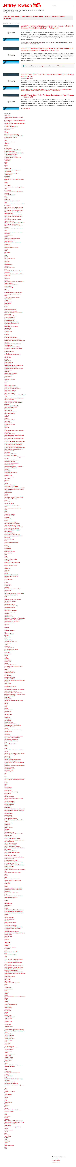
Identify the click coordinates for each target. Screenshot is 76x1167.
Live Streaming (8, 675)
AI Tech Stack (7, 159)
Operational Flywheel (9, 801)
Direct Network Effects (9, 419)
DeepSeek (6, 371)
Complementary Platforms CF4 (11, 323)
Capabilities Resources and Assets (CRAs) (14, 281)
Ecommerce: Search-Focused (11, 460)
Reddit (5, 886)
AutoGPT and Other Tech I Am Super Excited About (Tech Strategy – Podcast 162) (47, 75)
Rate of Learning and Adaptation (12, 878)
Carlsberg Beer (8, 286)
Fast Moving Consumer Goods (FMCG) (13, 497)
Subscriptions (60, 66)
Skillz (5, 956)
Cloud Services (8, 301)
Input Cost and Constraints (10, 610)
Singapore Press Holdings (10, 954)
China (5, 295)
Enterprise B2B (8, 474)
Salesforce (6, 920)
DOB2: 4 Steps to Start (9, 433)
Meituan (6, 708)
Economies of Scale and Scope (11, 463)
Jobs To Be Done (8, 640)
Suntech (6, 1013)
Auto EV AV (7, 199)
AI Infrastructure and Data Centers (12, 149)
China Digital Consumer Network (12, 297)
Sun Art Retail (7, 1010)
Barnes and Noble (8, 241)
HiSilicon (6, 577)
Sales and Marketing (9, 917)
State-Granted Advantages (10, 1004)
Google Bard (7, 546)
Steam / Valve (7, 1006)
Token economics (8, 1058)
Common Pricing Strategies (10, 311)
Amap (5, 180)
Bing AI (6, 256)
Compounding (7, 329)
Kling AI (6, 655)
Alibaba (6, 166)
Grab (5, 554)
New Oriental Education (10, 768)
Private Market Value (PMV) (10, 863)
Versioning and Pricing (9, 1091)
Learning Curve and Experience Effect (13, 666)
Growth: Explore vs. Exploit (10, 565)
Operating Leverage (9, 796)
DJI (5, 429)
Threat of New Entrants (9, 1054)
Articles (17, 16)
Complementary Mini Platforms (11, 322)
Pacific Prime (7, 812)
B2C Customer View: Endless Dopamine (13, 208)
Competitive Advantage (9, 318)
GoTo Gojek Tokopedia (9, 551)
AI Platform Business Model (10, 154)
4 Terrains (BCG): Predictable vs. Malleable (14, 120)
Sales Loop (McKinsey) (9, 919)
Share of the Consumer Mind (11, 951)
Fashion (6, 495)
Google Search (8, 550)
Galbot (6, 520)
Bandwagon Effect (8, 235)
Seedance (6, 939)
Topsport (6, 1061)
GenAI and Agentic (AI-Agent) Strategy (13, 526)
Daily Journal (7, 357)
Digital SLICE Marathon (9, 393)
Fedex (5, 500)
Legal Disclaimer (56, 1162)
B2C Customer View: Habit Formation (13, 215)
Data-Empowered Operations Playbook (13, 368)
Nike (5, 773)
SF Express (7, 948)
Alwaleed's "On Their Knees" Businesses (14, 179)
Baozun (6, 236)
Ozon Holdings (7, 807)
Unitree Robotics (8, 1075)
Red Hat (6, 885)
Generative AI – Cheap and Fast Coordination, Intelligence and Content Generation (13, 536)
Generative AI (24, 90)
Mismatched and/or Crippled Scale (12, 725)
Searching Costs (8, 936)
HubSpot (6, 587)
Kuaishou (6, 658)
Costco (6, 349)
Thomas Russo (8, 1051)
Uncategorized (7, 1071)
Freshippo (6, 517)
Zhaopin (6, 1142)
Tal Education (7, 1024)
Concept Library (38, 16)
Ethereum (6, 480)
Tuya (5, 1068)
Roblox (6, 900)
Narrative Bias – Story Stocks (11, 739)
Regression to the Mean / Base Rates (13, 888)
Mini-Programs (7, 720)
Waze (5, 1113)
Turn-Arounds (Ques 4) (9, 1066)
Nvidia (5, 784)
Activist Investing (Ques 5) (10, 137)
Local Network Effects (9, 678)
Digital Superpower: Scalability (11, 405)
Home (5, 16)
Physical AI (7, 826)
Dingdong (6, 415)
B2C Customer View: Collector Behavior (13, 207)
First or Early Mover (9, 503)
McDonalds (7, 697)
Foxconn (6, 512)
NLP (5, 776)
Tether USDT (7, 1043)
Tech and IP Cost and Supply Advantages (14, 1029)
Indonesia (6, 602)
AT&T (5, 196)
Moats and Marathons (9, 726)
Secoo (5, 937)
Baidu (5, 230)
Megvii (5, 705)
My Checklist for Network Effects (12, 737)
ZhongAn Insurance (9, 1145)
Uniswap (6, 1074)
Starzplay (6, 1002)
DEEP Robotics (8, 370)
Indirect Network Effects (10, 601)
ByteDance (7, 278)
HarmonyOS (7, 568)
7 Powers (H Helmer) (9, 128)
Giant (5, 540)
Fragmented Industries (9, 514)
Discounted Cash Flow (9, 424)
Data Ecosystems (8, 362)
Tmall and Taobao (8, 1057)
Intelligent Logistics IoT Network (11, 621)
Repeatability (7, 891)
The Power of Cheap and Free (11, 1047)
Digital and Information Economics (12, 388)
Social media (7, 981)
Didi (5, 384)
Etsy (5, 481)
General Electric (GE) (9, 532)
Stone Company (8, 1007)
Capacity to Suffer (8, 283)
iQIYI (5, 629)
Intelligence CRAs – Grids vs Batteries (13, 619)
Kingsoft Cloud (7, 653)
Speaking (11, 16)
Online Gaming (8, 790)
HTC (5, 581)
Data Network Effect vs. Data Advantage (13, 365)
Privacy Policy (55, 1159)
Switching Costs (8, 1018)
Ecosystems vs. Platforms (10, 467)
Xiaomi (6, 1131)
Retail (5, 894)
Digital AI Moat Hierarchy (10, 385)
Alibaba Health (7, 171)
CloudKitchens (7, 303)
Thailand (6, 1044)
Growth (6, 557)
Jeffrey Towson (64, 42)
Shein (5, 953)
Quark (5, 874)
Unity (5, 1077)
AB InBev (6, 132)
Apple (5, 188)
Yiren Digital (7, 1134)
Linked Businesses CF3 (10, 672)
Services (6, 945)
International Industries (9, 622)
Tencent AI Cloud (8, 1033)
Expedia (6, 483)
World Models (7, 1125)
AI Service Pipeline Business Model (12, 157)
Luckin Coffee (7, 683)
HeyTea (6, 573)
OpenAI (70, 42)
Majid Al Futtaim (8, 688)
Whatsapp (6, 1119)
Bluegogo (6, 263)
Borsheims (6, 266)
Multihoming (7, 734)
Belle (5, 250)
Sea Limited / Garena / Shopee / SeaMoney (14, 933)
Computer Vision (8, 331)
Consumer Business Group (10, 337)
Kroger (6, 657)
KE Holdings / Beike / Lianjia (11, 649)
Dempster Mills (7, 376)
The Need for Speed (9, 1046)
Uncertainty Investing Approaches (12, 1072)
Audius (6, 197)
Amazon (6, 182)
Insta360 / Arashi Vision (9, 612)
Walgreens (6, 1105)
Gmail (5, 543)
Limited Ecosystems (9, 671)
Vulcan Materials (8, 1102)
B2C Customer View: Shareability (12, 224)
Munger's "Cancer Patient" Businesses (13, 736)
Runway (6, 908)
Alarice (6, 165)
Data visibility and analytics (10, 367)
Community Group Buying (10, 315)
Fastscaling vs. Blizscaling (10, 498)
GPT (29, 90)
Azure (5, 202)
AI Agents (6, 146)
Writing (6, 1128)
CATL (5, 289)
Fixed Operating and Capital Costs (12, 508)
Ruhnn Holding (7, 905)
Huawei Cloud (7, 584)
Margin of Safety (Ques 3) (10, 691)
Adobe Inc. (7, 139)
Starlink (6, 1001)
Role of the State (8, 903)
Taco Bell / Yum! (8, 1021)
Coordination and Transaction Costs (12, 343)
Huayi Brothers (7, 585)
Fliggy (5, 509)
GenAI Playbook (8, 531)
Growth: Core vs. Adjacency (10, 564)
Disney (6, 425)
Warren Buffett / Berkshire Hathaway (13, 1109)
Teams (6, 1027)
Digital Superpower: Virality (10, 407)
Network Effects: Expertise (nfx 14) (12, 759)
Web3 (5, 1114)
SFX (5, 950)
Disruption (6, 427)
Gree (5, 556)
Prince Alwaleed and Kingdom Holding (13, 861)
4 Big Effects (7, 115)
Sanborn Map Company (10, 922)
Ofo (5, 785)
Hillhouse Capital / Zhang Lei (11, 576)
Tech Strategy (25, 43)
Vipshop (6, 1097)
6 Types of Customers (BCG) (11, 126)
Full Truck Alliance (8, 519)
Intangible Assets (8, 615)
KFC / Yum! (7, 652)
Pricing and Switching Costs (10, 860)
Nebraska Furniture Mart (10, 743)
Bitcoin (6, 260)
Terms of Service (56, 1160)
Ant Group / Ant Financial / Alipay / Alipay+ (14, 187)
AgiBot (5, 145)
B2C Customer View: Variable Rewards (13, 228)
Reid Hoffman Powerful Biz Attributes (13, 889)
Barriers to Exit (7, 246)
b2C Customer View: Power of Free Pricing (14, 222)
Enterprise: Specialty (9, 477)
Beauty (6, 249)
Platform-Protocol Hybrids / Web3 (12, 852)
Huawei (6, 582)
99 (5, 131)
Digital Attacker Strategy (10, 390)
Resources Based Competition (11, 892)
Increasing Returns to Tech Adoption (12, 599)
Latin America (7, 661)
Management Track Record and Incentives (14, 689)
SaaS (5, 916)
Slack (5, 957)
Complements (7, 325)
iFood (5, 598)
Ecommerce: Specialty (9, 461)
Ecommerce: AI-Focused (10, 453)
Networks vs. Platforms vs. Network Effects (14, 765)
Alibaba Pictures (8, 174)
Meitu (5, 706)
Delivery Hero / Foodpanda (10, 373)
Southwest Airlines (8, 989)
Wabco (6, 1103)
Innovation (6, 608)
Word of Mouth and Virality (10, 1123)
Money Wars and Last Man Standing (13, 729)
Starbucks (6, 999)
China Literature (8, 298)
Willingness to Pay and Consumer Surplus (14, 1122)
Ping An (6, 830)
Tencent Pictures (8, 1037)
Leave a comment (34, 43)
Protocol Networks (8, 868)
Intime (5, 626)
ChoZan (6, 300)
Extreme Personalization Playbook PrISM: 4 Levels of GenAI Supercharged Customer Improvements (14, 489)
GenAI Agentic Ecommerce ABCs (12, 525)
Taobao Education (8, 1026)
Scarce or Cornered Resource (11, 931)
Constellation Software (9, 336)
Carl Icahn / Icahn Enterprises (11, 284)
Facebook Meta (8, 492)
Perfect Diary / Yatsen (9, 816)
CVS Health (7, 356)
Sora (5, 985)
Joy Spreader (7, 643)
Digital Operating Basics (10, 391)
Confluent (6, 334)
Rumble (6, 906)
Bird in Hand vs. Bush (9, 258)
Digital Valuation (8, 410)
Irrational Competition (9, 630)
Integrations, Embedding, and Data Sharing (14, 618)
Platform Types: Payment (10, 850)
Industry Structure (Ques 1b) (11, 605)
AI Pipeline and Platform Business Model (13, 152)
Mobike (6, 728)
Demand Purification (9, 374)
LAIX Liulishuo (7, 660)
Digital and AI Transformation (11, 387)
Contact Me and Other (58, 16)
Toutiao (6, 1063)
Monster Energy (8, 731)
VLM (5, 1100)
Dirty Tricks (7, 421)
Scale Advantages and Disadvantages (13, 926)
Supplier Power (8, 1015)
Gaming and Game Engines (11, 522)
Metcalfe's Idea (8, 714)
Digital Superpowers (9, 408)
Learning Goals (8, 667)
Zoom (5, 1147)
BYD (5, 277)
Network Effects (8, 757)
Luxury (6, 685)
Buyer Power (7, 275)
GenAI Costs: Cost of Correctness (12, 529)
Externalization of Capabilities (11, 486)
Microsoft (6, 716)
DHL (5, 382)
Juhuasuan (7, 646)
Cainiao (6, 280)
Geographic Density (9, 539)
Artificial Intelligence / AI (10, 194)
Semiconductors (8, 940)
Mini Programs (7, 719)
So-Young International (9, 976)
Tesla (5, 1041)
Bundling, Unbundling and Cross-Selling (13, 273)
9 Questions (7, 129)
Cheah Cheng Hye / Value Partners (12, 294)
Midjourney (7, 717)
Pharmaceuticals (8, 823)
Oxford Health (7, 805)
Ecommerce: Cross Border (10, 455)
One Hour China (8, 788)
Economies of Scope (9, 464)
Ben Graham (7, 252)
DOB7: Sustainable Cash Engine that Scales (14, 447)
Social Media (7, 979)
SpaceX (6, 990)
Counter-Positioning (9, 351)
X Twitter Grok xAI (8, 1130)
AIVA (5, 163)
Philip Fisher (7, 824)
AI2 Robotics (7, 160)
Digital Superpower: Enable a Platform (13, 401)
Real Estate (7, 883)
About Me (47, 16)
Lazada (6, 663)
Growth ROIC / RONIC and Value (12, 562)
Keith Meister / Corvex (9, 650)
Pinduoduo (7, 829)
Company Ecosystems (9, 317)
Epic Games (7, 478)
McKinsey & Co (8, 698)
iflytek (5, 596)
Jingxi (5, 638)
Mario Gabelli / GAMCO (10, 695)
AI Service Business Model (10, 156)
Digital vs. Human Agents (10, 412)
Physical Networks (8, 827)
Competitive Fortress (9, 320)
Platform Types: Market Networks (12, 846)
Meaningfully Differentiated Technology (13, 700)
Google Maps (7, 548)
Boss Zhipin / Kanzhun (9, 267)
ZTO (5, 1148)
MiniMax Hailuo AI (8, 722)
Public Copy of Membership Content (35, 42)
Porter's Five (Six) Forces (10, 855)
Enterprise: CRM (8, 475)
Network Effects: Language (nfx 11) (12, 761)
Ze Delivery (7, 1141)
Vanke (5, 1088)
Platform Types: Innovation (10, 843)
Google (6, 545)
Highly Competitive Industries (11, 574)
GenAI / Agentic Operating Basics (12, 523)
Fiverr (5, 506)
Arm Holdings (7, 190)
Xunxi (5, 1133)
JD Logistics (7, 636)
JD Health (6, 635)
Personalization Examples (10, 818)
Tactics (6, 1023)
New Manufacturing (9, 767)
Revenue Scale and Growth (10, 897)
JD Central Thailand (9, 633)
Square (6, 995)
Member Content (8, 709)
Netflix (5, 748)
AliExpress (6, 177)
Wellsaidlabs (7, 1116)
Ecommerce (7, 452)
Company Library (27, 16)
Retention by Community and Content (13, 895)
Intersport (6, 624)
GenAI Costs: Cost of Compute (11, 528)
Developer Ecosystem (9, 379)
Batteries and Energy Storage (11, 247)
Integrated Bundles (8, 616)
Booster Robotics (8, 264)
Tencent (6, 1032)
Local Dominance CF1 (9, 677)
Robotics (6, 902)
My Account (7, 18)
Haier (5, 567)
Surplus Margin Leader (9, 1016)
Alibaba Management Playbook (11, 173)
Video (5, 1092)
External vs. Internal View (10, 484)
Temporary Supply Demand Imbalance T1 (14, 1030)
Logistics (6, 681)
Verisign (6, 1089)
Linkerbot (6, 674)
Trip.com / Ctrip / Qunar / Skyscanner (13, 1065)
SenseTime (7, 942)
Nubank (6, 782)
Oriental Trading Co (9, 804)
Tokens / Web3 (7, 1060)
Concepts (6, 332)
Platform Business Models (10, 837)
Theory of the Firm (8, 1049)
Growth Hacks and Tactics (10, 559)
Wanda (6, 1108)
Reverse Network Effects (10, 899)
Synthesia (6, 1020)
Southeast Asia (7, 987)
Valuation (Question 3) (9, 1082)
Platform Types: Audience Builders (12, 838)
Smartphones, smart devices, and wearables (14, 973)
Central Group (7, 291)
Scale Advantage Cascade (10, 925)
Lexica (5, 669)
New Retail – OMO (8, 770)
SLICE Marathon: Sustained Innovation (13, 971)
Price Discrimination (9, 858)
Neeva (5, 745)
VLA (5, 1099)
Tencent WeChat (8, 1040)
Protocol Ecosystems (9, 866)
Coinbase (6, 308)
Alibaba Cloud (7, 168)
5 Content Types (8, 121)
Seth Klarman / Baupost (10, 947)
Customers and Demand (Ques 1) (12, 354)
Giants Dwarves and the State (11, 542)
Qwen (5, 877)
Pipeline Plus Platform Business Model (13, 833)
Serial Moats (7, 944)
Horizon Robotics (8, 579)
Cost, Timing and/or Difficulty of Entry (13, 348)
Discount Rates (8, 422)
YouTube (6, 1137)
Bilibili (5, 255)
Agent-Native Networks (9, 142)
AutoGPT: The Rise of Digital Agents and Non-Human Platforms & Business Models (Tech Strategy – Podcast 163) (47, 27)
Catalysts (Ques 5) (8, 287)
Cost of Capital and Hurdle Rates (12, 346)
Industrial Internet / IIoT (9, 604)
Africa (5, 140)
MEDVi (6, 703)
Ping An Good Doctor (9, 832)
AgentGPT (6, 143)
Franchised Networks (9, 515)
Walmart (6, 1106)
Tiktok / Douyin (7, 1055)
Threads (6, 1052)
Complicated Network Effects (11, 326)
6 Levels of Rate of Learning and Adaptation (14, 123)
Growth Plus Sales (8, 560)
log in (42, 66)
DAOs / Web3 (7, 360)
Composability (7, 328)
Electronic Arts (7, 470)
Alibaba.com (7, 176)
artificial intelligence (55, 89)
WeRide (6, 1117)
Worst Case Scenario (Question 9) (12, 1127)
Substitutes (7, 1009)
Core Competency (8, 345)
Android (6, 184)
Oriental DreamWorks (9, 802)
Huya (5, 591)
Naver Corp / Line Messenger (11, 740)
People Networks (8, 815)
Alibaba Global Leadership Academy (12, 170)
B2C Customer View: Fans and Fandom (13, 210)
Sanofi (5, 923)
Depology (6, 377)
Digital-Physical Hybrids (9, 413)
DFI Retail (6, 380)
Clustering (6, 304)
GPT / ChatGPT (8, 553)
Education (6, 469)
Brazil (5, 269)
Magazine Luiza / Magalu (10, 686)
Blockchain (7, 261)
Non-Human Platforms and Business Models (14, 778)
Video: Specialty (8, 1094)
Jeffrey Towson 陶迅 (22, 5)
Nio (5, 774)
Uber (5, 1069)
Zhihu (5, 1144)
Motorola (6, 733)
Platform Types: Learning (10, 844)
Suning (6, 1012)
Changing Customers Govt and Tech (13, 292)
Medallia (6, 702)
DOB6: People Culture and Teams (12, 446)
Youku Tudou (7, 1136)
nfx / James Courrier (9, 771)
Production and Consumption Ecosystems (14, 864)
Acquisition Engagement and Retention (13, 135)
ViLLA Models (7, 1096)
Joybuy (6, 644)
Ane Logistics (7, 185)
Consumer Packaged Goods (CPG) (12, 339)
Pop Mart (6, 854)
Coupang (6, 353)
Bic (5, 253)
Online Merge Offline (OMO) (11, 792)
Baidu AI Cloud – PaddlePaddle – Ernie (13, 232)
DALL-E (6, 359)
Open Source (7, 793)
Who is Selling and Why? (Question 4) (13, 1120)
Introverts (6, 627)
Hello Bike (6, 571)
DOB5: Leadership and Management (13, 444)
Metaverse (6, 712)
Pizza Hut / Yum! (8, 835)
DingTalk (6, 416)
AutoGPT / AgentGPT (55, 42)
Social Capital (7, 978)
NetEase (6, 747)
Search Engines (8, 934)
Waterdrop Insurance (9, 1111)
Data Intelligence (8, 363)
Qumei (6, 875)
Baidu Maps (7, 233)
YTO (5, 1139)
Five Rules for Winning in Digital (11, 505)
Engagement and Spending (10, 472)
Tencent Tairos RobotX (9, 1038)
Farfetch (6, 494)
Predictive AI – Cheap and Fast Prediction (14, 857)
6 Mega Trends (8, 125)
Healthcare (7, 570)
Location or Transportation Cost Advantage (14, 680)
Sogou (5, 984)
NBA (5, 742)
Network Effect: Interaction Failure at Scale (14, 753)
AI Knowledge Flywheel (9, 151)
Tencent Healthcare (9, 1035)
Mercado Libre (7, 711)
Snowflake (6, 975)
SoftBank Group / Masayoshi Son (12, 982)
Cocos (5, 306)
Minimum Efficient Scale (10, 723)
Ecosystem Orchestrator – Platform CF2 (13, 466)
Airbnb (5, 162)
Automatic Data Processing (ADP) (12, 201)
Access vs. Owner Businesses (11, 134)
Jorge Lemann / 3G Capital (10, 641)
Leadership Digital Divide (10, 664)
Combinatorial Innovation (10, 309)
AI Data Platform (8, 148)
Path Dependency (8, 813)
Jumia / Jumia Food (9, 647)
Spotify (6, 993)
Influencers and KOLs (9, 607)
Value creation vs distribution (11, 1083)
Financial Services (8, 501)
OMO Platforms (8, 787)
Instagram (6, 613)
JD (5, 632)
